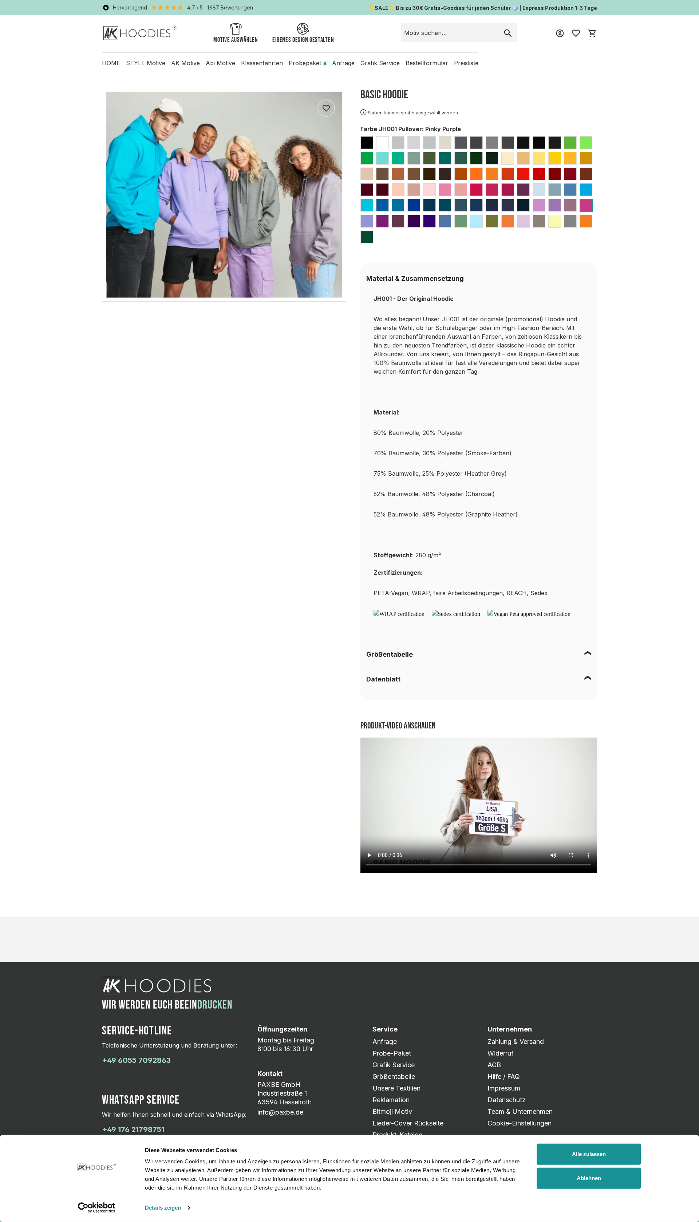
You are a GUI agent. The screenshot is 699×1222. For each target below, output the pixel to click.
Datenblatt (383, 679)
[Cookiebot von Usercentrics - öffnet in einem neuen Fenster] (97, 1207)
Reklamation (391, 1100)
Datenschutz (506, 1100)
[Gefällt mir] (326, 108)
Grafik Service (393, 1065)
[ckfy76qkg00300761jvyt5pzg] (528, 613)
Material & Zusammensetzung (415, 278)
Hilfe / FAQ (503, 1076)
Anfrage (384, 1041)
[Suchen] (507, 32)
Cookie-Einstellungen (519, 1123)
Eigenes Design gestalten (303, 40)
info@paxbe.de (280, 1112)
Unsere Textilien (396, 1088)
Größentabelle (389, 654)
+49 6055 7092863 (136, 1060)
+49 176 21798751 (133, 1129)
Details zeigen (163, 1208)
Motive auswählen (235, 40)
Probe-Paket (391, 1053)
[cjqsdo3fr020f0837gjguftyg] (456, 613)
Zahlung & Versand (515, 1041)
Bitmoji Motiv (392, 1111)
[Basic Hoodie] (224, 194)
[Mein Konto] (560, 32)
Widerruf (500, 1053)
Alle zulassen (589, 1154)
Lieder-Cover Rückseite (407, 1123)
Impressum (503, 1088)
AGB (494, 1065)
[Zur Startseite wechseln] (140, 32)
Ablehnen (589, 1178)
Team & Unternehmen (520, 1111)
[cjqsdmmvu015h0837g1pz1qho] (399, 613)
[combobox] (450, 32)
